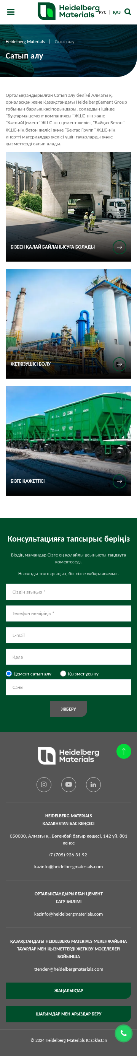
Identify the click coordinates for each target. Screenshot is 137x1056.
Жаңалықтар (68, 990)
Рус (102, 12)
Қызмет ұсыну (83, 674)
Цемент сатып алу (32, 674)
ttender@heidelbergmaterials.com (68, 969)
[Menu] (11, 12)
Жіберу (68, 709)
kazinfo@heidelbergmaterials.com (68, 866)
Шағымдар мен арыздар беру (69, 1014)
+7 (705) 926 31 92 (67, 854)
